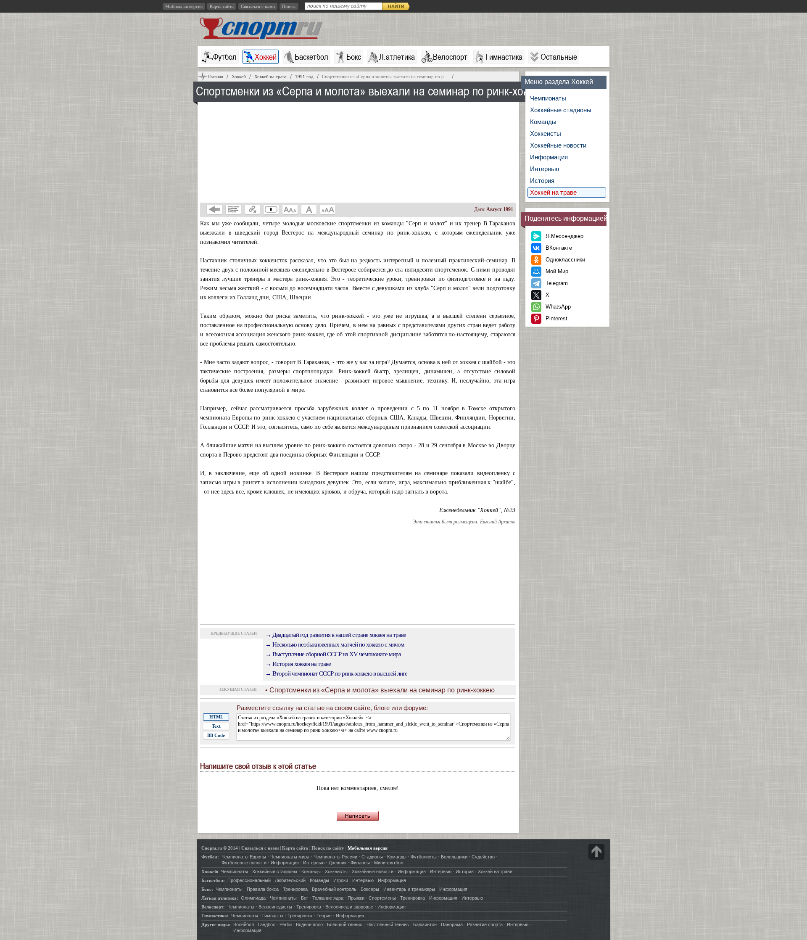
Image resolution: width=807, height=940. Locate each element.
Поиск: (289, 6)
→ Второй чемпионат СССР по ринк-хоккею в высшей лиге (336, 673)
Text (216, 726)
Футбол (225, 57)
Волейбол (243, 924)
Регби (286, 924)
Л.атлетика (397, 57)
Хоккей (266, 57)
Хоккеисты (545, 133)
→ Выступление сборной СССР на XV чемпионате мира (333, 654)
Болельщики (454, 856)
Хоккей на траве (553, 192)
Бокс (353, 57)
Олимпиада (253, 897)
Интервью (544, 168)
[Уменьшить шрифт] (290, 209)
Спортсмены (382, 897)
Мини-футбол (388, 862)
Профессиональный (249, 880)
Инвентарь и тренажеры (409, 889)
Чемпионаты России (335, 856)
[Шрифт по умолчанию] (308, 209)
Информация (549, 157)
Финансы (360, 862)
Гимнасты (272, 915)
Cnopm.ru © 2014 (219, 847)
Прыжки (356, 897)
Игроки (340, 880)
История (542, 180)
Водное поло (309, 924)
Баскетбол (311, 57)
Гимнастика (503, 57)
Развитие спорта (485, 924)
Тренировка (295, 889)
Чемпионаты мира (289, 856)
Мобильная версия (184, 6)
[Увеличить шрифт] (327, 209)
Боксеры (370, 889)
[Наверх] (596, 851)
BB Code (216, 735)
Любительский (290, 880)
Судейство (483, 856)
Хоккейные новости (558, 145)
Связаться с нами (258, 6)
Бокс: (207, 889)
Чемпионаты (548, 98)
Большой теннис (344, 924)
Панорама (452, 924)
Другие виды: (216, 924)
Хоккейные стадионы (560, 110)
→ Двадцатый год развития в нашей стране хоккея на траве (335, 634)
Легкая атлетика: (219, 897)
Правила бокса (263, 889)
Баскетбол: (213, 880)
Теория (324, 915)
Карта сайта (222, 6)
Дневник (337, 862)
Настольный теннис (388, 924)
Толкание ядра (327, 897)
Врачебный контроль (334, 889)
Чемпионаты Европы (244, 856)
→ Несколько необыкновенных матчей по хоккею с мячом (334, 644)
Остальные (559, 57)
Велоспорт (450, 57)
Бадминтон (425, 924)
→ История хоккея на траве (298, 663)
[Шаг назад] (214, 209)
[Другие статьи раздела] (233, 209)
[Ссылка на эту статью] (252, 209)
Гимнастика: (215, 915)
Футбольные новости (244, 862)
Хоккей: (210, 871)
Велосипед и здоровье (349, 906)
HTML (216, 716)
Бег (304, 897)
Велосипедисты (275, 906)
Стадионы (372, 856)
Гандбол (266, 924)
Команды (543, 121)
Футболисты (424, 856)
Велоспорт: (213, 906)
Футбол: (210, 856)
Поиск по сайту (327, 847)
